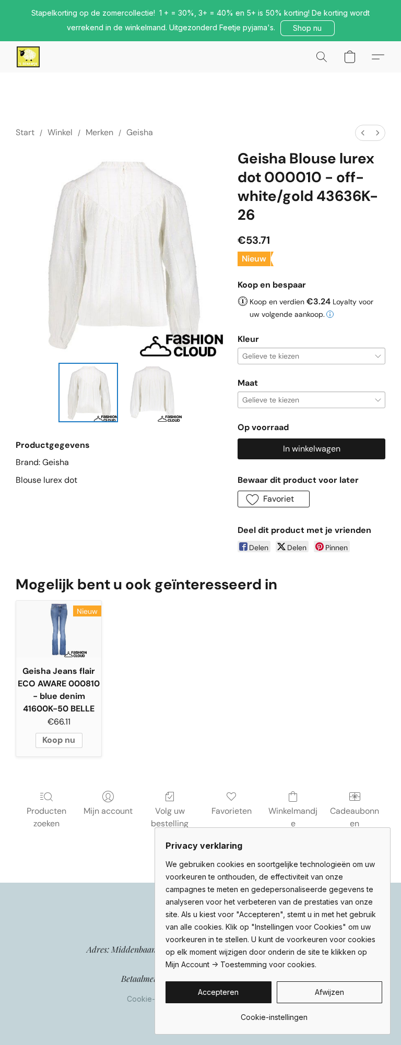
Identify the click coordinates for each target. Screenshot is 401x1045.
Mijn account (108, 810)
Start (25, 132)
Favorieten (231, 810)
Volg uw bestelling (169, 817)
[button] (307, 28)
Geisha (139, 132)
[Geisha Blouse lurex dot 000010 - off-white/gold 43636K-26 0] (88, 393)
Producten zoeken (46, 817)
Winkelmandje (292, 817)
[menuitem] (363, 132)
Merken (99, 132)
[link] (274, 1013)
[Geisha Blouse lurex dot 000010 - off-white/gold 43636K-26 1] (152, 393)
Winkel (60, 132)
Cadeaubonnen (354, 817)
